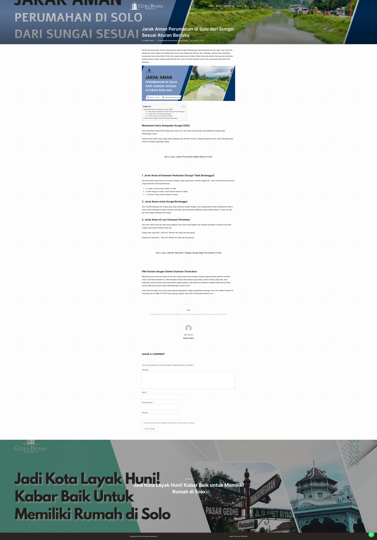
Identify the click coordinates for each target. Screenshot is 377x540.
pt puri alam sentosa (202, 314)
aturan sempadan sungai (159, 314)
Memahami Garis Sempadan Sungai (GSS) (158, 109)
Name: (144, 392)
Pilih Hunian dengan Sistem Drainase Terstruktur (161, 118)
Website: (145, 413)
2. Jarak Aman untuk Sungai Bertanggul (159, 114)
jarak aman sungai (189, 314)
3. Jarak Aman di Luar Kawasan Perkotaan (159, 116)
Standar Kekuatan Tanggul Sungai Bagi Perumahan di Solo (194, 253)
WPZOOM (244, 536)
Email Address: (147, 402)
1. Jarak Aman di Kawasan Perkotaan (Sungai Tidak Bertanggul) (166, 111)
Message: (145, 370)
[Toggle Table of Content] (182, 106)
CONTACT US (229, 6)
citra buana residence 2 (175, 314)
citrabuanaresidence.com (204, 293)
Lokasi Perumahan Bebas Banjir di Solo (194, 157)
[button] (371, 534)
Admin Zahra (149, 41)
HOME (210, 6)
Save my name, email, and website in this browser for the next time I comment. (169, 423)
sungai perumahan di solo (218, 314)
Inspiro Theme (233, 536)
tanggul (203, 181)
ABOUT (218, 6)
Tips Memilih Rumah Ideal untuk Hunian (173, 41)
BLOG (239, 6)
